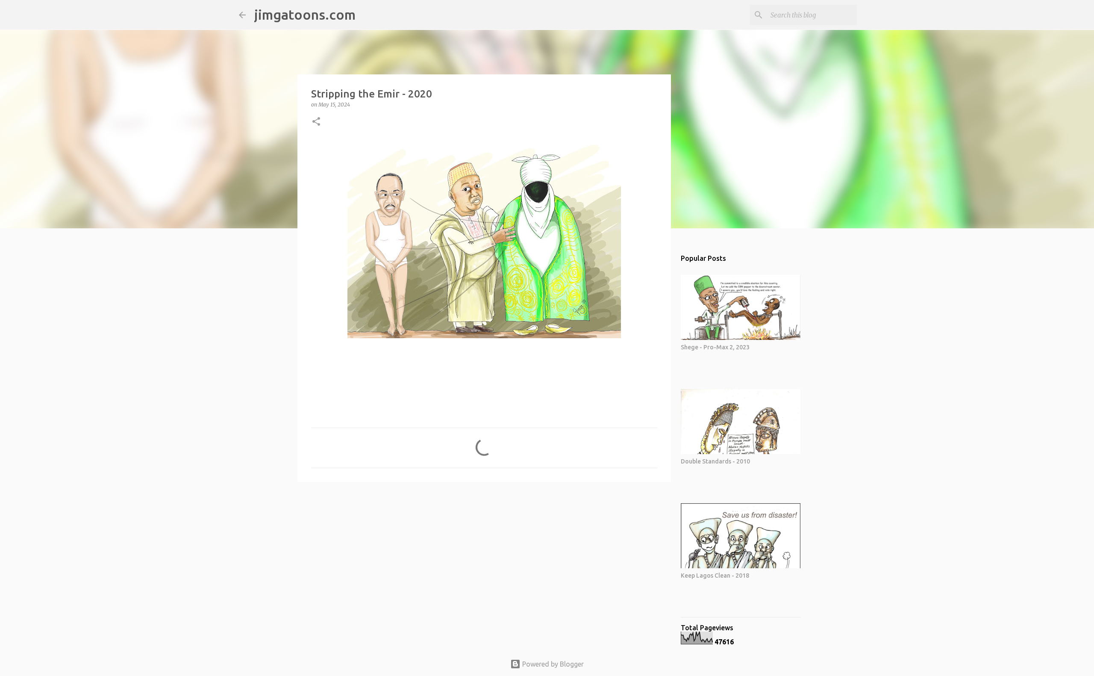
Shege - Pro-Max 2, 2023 (715, 347)
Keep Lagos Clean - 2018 (715, 575)
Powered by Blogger (552, 664)
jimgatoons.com (305, 14)
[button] (316, 122)
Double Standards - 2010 (715, 461)
